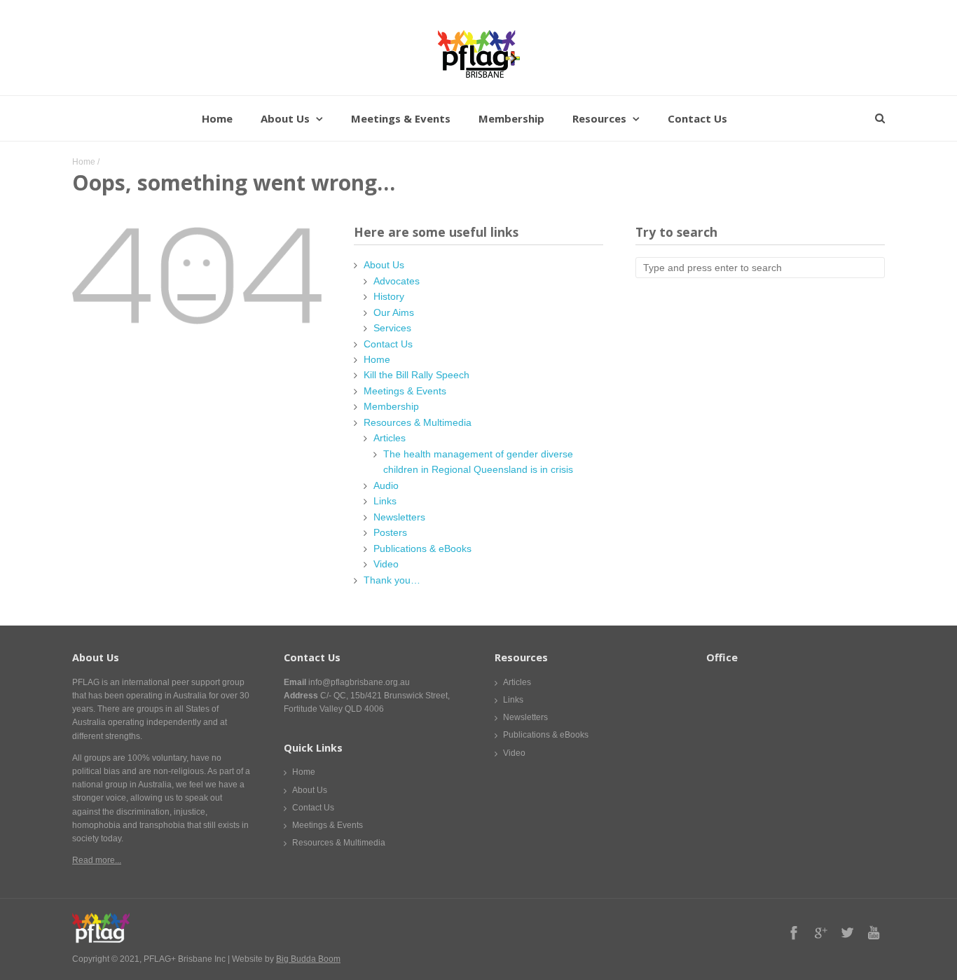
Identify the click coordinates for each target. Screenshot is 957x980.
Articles (389, 437)
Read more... (96, 860)
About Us (285, 118)
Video (386, 564)
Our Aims (393, 312)
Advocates (396, 281)
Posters (390, 532)
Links (385, 500)
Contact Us (697, 118)
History (388, 296)
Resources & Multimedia (417, 422)
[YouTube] (873, 932)
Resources (599, 118)
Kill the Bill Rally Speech (416, 374)
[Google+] (820, 932)
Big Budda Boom (308, 959)
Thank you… (392, 580)
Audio (386, 485)
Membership (511, 118)
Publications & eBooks (422, 548)
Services (392, 327)
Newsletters (399, 517)
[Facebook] (794, 932)
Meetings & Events (400, 118)
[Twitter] (847, 932)
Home (217, 118)
